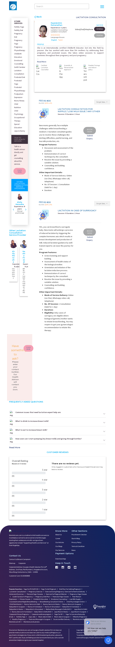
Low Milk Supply (75, 599)
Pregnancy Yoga (18, 42)
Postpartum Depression (18, 96)
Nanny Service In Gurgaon (71, 604)
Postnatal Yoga (18, 82)
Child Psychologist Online (75, 602)
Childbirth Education (18, 55)
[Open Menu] (102, 7)
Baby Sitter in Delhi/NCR (42, 612)
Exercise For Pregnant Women (56, 594)
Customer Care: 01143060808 (19, 576)
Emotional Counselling (18, 62)
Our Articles (59, 542)
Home (99, 35)
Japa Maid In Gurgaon (78, 612)
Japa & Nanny (19, 131)
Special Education (18, 126)
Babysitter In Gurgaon (17, 607)
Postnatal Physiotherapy (19, 89)
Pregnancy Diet (18, 35)
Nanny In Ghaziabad (52, 607)
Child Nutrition (17, 106)
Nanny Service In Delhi (32, 604)
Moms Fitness (19, 101)
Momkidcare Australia (31, 622)
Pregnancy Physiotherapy (19, 49)
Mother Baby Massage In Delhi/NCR (58, 609)
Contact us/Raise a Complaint (19, 559)
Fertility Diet (18, 30)
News (73, 550)
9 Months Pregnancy (79, 617)
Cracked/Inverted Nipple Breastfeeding (23, 602)
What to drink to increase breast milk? (32, 421)
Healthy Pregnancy (19, 619)
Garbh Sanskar (19, 67)
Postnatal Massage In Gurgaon (39, 619)
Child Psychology (18, 112)
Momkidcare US (78, 619)
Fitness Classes (25, 599)
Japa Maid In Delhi (80, 609)
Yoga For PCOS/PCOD (31, 589)
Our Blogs (58, 546)
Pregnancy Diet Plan (42, 597)
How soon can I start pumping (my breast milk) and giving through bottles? (48, 438)
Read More (41, 61)
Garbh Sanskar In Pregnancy (22, 597)
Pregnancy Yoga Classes (78, 594)
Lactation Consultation (19, 72)
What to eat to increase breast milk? (31, 430)
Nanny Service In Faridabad (22, 612)
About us (58, 534)
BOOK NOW (89, 130)
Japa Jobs (31, 617)
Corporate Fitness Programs (19, 614)
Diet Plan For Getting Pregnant (70, 589)
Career (57, 538)
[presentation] (13, 209)
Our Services (59, 550)
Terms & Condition (78, 546)
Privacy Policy (76, 542)
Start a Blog (76, 538)
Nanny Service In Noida (51, 604)
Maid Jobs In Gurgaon (62, 617)
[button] (102, 102)
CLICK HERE (20, 171)
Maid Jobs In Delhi (44, 617)
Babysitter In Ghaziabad (34, 609)
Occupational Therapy (19, 119)
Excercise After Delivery (61, 619)
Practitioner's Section (79, 534)
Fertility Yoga (19, 27)
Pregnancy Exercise (36, 592)
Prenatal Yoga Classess (35, 594)
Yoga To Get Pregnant (48, 589)
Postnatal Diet (19, 77)
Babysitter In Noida (16, 609)
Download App (60, 559)
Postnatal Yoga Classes (61, 597)
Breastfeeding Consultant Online (51, 602)
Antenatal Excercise (16, 594)
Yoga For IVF (58, 614)
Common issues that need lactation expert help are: (38, 412)
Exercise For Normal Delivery (75, 592)
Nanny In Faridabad (35, 607)
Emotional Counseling (59, 599)
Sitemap (12, 563)
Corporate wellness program (41, 614)
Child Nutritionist (15, 604)
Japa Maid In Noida (61, 612)
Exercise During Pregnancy (55, 592)
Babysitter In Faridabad (70, 607)
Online (99, 29)
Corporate (22, 563)
